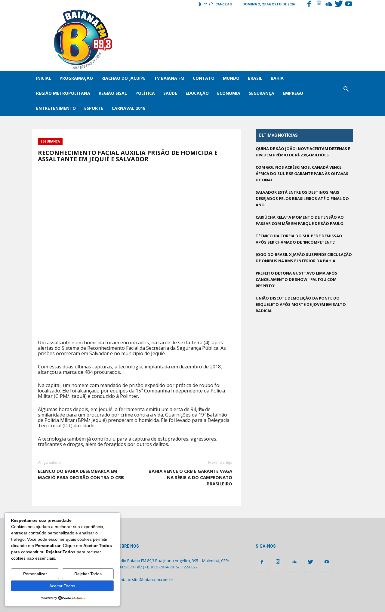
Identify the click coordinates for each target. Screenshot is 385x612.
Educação (197, 93)
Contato (203, 78)
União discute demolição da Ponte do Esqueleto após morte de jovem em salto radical (301, 304)
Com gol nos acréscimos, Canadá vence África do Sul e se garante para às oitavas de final (302, 174)
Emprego (293, 93)
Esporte (93, 108)
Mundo (231, 78)
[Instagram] (318, 4)
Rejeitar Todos (88, 573)
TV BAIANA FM (169, 78)
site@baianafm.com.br (152, 579)
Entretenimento (56, 108)
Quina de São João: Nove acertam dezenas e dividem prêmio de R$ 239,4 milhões (303, 152)
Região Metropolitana (63, 93)
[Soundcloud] (328, 4)
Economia (228, 93)
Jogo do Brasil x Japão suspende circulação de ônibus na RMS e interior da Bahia (304, 257)
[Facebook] (308, 4)
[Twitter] (338, 4)
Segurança (261, 93)
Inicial (43, 78)
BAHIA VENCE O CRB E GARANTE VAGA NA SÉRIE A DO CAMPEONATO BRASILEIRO (190, 477)
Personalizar (35, 573)
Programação (76, 78)
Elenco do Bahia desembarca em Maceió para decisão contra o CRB (81, 474)
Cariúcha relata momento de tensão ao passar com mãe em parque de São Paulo (300, 220)
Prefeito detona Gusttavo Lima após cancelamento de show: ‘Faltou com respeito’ (296, 279)
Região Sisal (113, 93)
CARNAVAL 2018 (128, 108)
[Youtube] (348, 4)
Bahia (277, 78)
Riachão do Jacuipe (123, 78)
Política (145, 93)
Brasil (255, 78)
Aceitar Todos (62, 585)
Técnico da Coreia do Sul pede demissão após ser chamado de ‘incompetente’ (299, 239)
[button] (346, 93)
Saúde (170, 93)
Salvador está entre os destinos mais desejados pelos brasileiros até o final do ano (302, 198)
